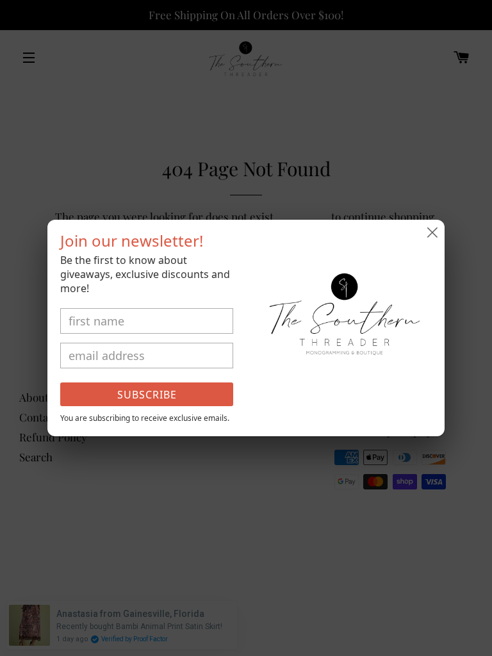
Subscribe (147, 395)
